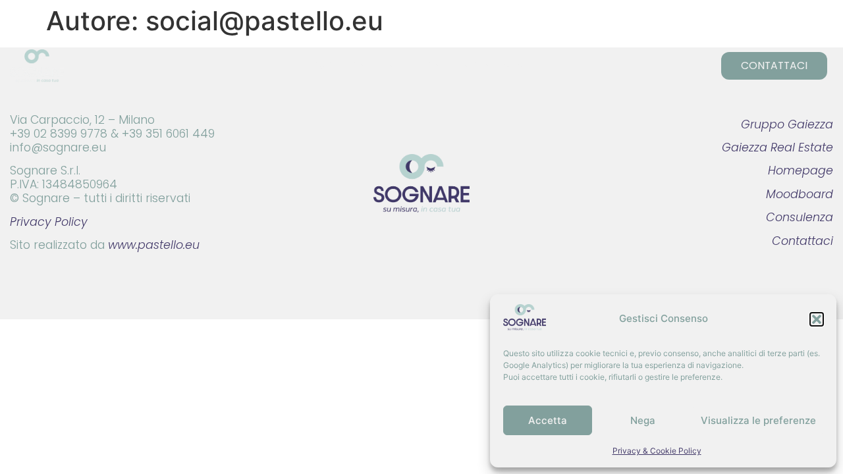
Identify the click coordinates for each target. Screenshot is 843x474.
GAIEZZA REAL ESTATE (480, 65)
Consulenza (799, 217)
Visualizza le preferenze (758, 420)
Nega (642, 420)
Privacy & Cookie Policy (656, 451)
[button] (816, 319)
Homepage (800, 170)
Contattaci (802, 241)
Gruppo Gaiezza (787, 124)
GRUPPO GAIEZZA (348, 65)
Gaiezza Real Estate (777, 147)
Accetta (547, 420)
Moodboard (799, 194)
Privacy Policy (49, 222)
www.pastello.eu (154, 245)
